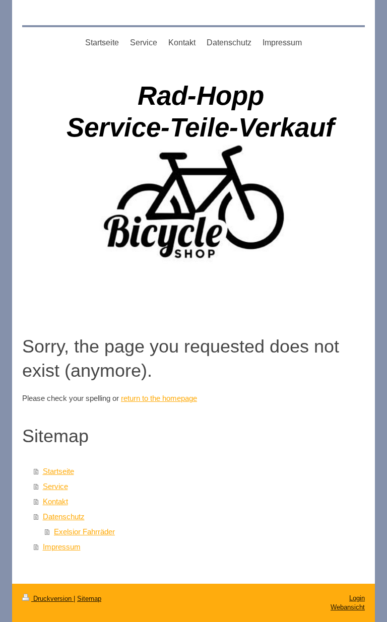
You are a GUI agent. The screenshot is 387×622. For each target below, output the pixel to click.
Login (357, 598)
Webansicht (348, 607)
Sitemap (89, 598)
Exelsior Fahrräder (84, 531)
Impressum (62, 546)
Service (55, 486)
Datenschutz (64, 516)
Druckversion (52, 598)
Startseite (58, 471)
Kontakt (55, 501)
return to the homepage (159, 398)
